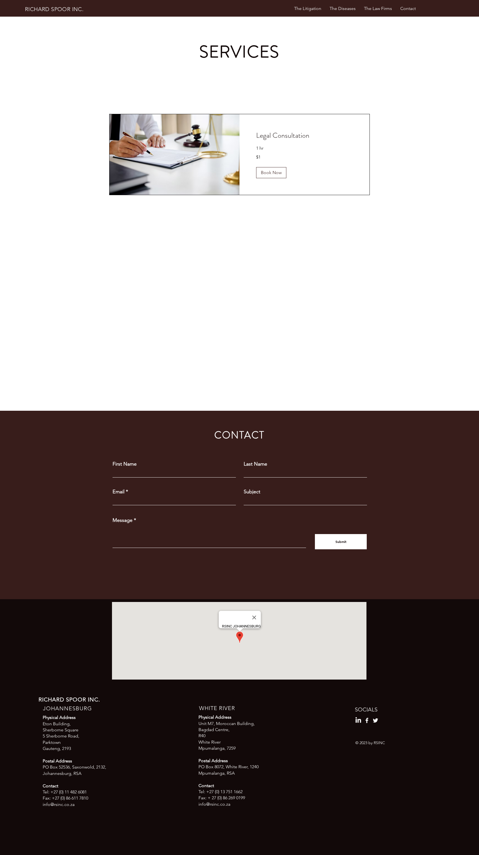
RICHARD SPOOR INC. (54, 9)
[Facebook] (366, 720)
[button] (271, 172)
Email (118, 491)
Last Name (255, 463)
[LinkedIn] (358, 720)
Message (123, 520)
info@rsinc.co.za (59, 804)
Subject (252, 491)
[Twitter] (375, 720)
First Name (125, 463)
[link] (304, 136)
